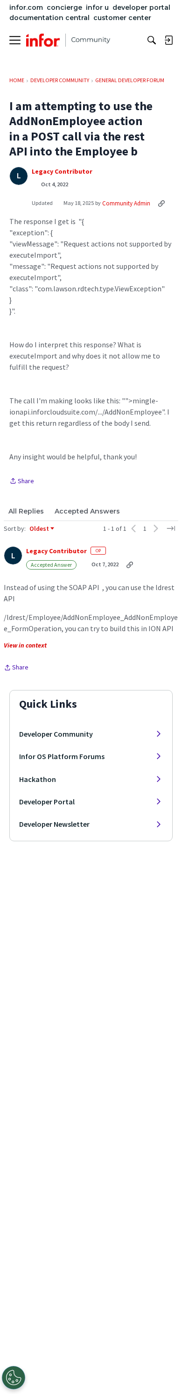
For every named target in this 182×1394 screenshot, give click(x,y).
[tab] (26, 511)
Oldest (39, 529)
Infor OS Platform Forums (62, 756)
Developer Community (56, 734)
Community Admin (126, 203)
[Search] (151, 40)
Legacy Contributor (62, 172)
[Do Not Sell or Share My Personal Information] (13, 1377)
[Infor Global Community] (68, 40)
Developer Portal (47, 801)
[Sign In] (168, 40)
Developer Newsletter (54, 824)
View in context (25, 645)
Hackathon (37, 779)
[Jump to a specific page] (170, 528)
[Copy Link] (161, 203)
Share (21, 481)
